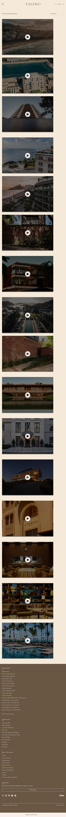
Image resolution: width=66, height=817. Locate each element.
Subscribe (33, 789)
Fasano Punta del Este (8, 683)
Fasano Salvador (6, 688)
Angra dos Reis (6, 722)
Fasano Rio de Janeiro (8, 685)
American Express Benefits (9, 777)
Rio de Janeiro (6, 739)
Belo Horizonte (6, 725)
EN (60, 4)
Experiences (5, 671)
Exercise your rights (7, 767)
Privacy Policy (6, 762)
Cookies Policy (6, 765)
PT (56, 4)
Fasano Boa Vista (7, 678)
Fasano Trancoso (7, 695)
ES (63, 4)
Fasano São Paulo (7, 693)
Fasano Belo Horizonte (8, 676)
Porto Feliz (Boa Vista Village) (10, 732)
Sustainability (6, 760)
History (4, 755)
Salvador (4, 742)
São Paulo (5, 744)
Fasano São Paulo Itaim (8, 690)
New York (4, 730)
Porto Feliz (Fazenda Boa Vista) (11, 734)
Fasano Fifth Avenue (7, 681)
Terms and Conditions (8, 770)
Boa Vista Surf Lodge (8, 713)
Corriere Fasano (6, 758)
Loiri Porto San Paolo (8, 727)
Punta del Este (6, 737)
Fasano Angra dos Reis (8, 673)
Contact (4, 772)
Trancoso (4, 746)
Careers (4, 774)
